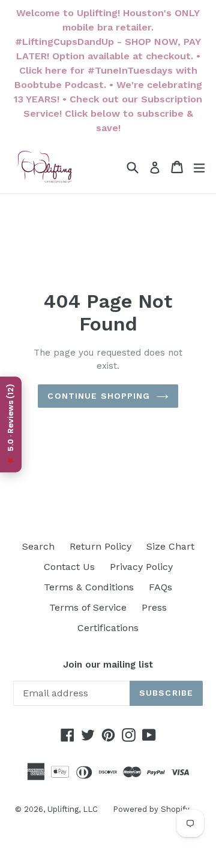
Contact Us (69, 566)
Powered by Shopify (151, 809)
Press (154, 607)
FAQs (160, 587)
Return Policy (100, 546)
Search (38, 546)
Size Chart (170, 546)
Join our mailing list (108, 664)
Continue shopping (98, 396)
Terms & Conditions (89, 587)
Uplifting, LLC (72, 809)
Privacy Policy (141, 566)
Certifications (108, 627)
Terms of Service (88, 607)
